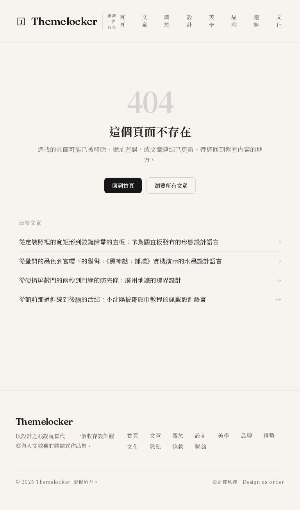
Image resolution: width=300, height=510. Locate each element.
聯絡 (201, 446)
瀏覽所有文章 (171, 185)
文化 (279, 21)
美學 (212, 21)
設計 (190, 21)
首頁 (122, 21)
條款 (178, 446)
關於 (167, 21)
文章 (145, 21)
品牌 (234, 21)
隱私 (155, 446)
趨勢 (256, 21)
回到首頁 (123, 185)
